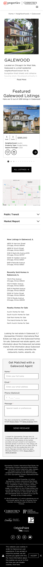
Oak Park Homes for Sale (16, 317)
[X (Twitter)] (19, 539)
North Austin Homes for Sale (18, 323)
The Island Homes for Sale (17, 320)
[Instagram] (24, 539)
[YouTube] (30, 539)
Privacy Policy (14, 421)
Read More (21, 80)
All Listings (20, 169)
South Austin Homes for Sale (18, 314)
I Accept (33, 556)
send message (21, 428)
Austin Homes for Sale (15, 312)
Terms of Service (27, 421)
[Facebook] (13, 539)
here (12, 445)
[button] (21, 192)
